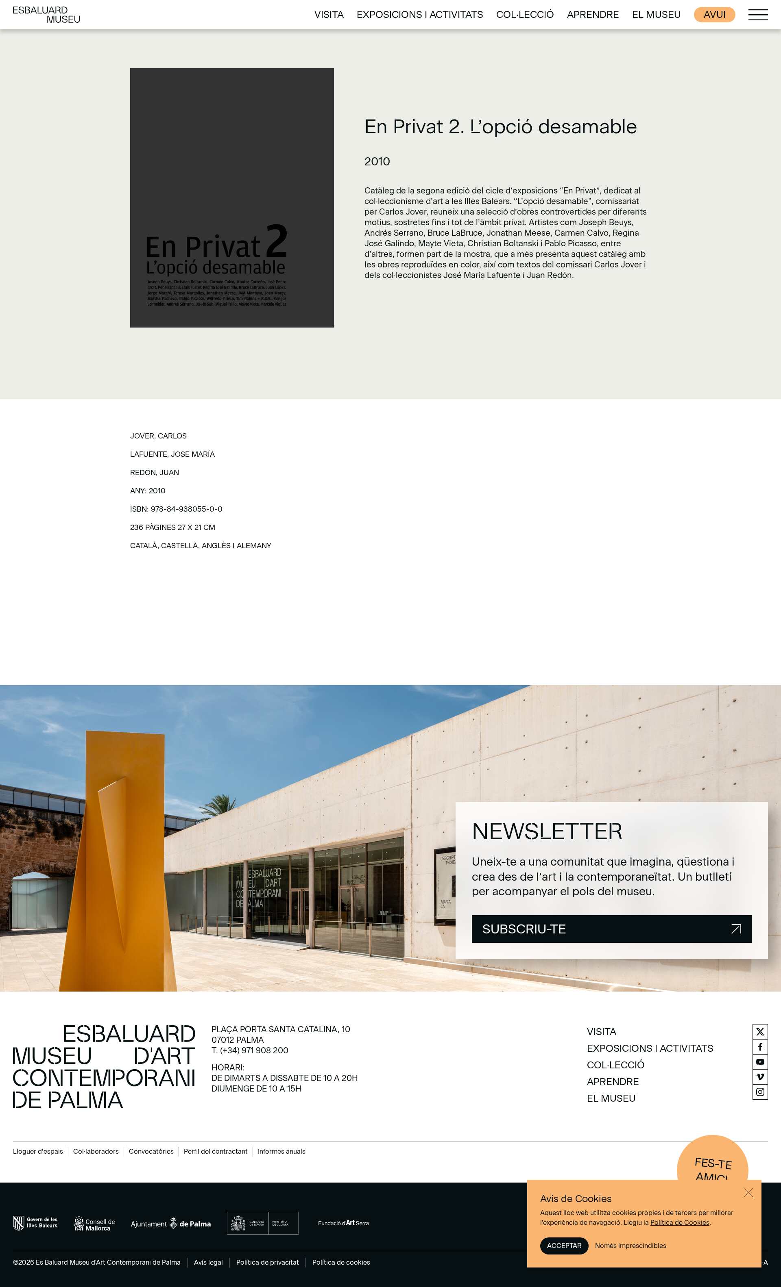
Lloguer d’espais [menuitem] (38, 1151)
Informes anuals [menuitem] (281, 1151)
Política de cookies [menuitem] (341, 1262)
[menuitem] (329, 15)
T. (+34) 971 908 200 (250, 1050)
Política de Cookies (679, 1222)
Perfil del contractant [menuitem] (216, 1151)
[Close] (748, 1193)
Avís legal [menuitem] (208, 1262)
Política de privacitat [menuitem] (267, 1262)
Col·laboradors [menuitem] (96, 1151)
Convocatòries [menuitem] (151, 1151)
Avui (715, 14)
